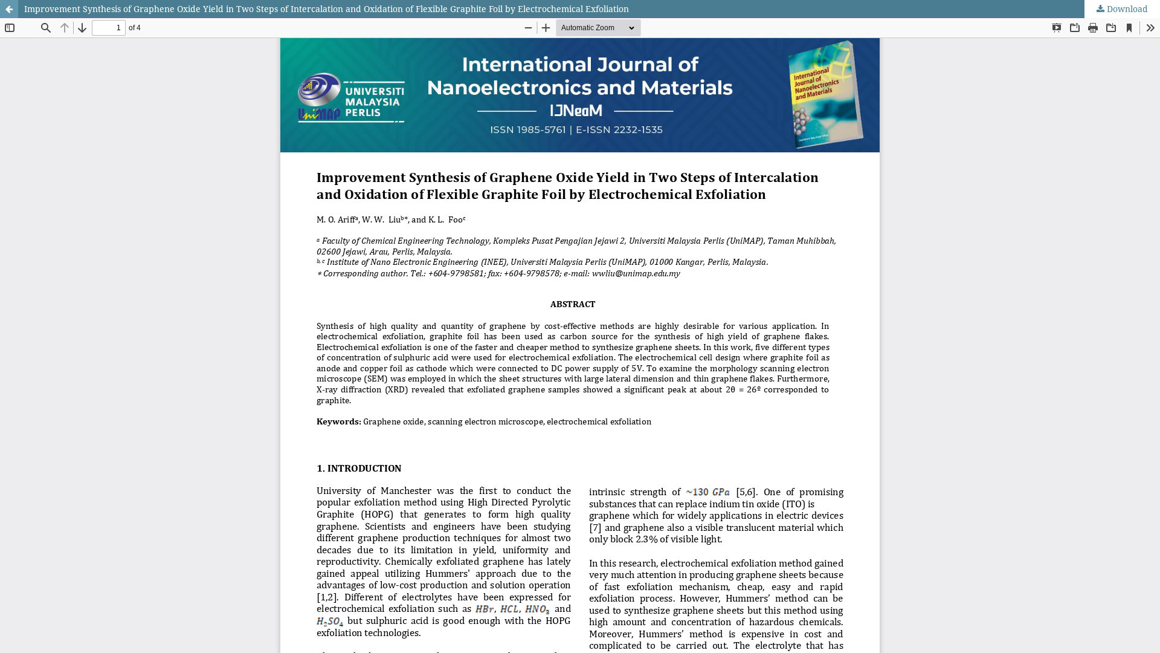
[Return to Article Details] (9, 9)
